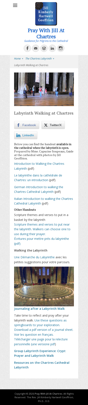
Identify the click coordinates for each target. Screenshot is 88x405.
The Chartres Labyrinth (39, 58)
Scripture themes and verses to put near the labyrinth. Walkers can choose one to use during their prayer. (42, 229)
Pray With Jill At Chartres (46, 33)
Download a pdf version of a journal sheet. (43, 330)
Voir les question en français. (34, 335)
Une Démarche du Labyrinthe (34, 257)
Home (18, 58)
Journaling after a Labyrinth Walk (39, 309)
